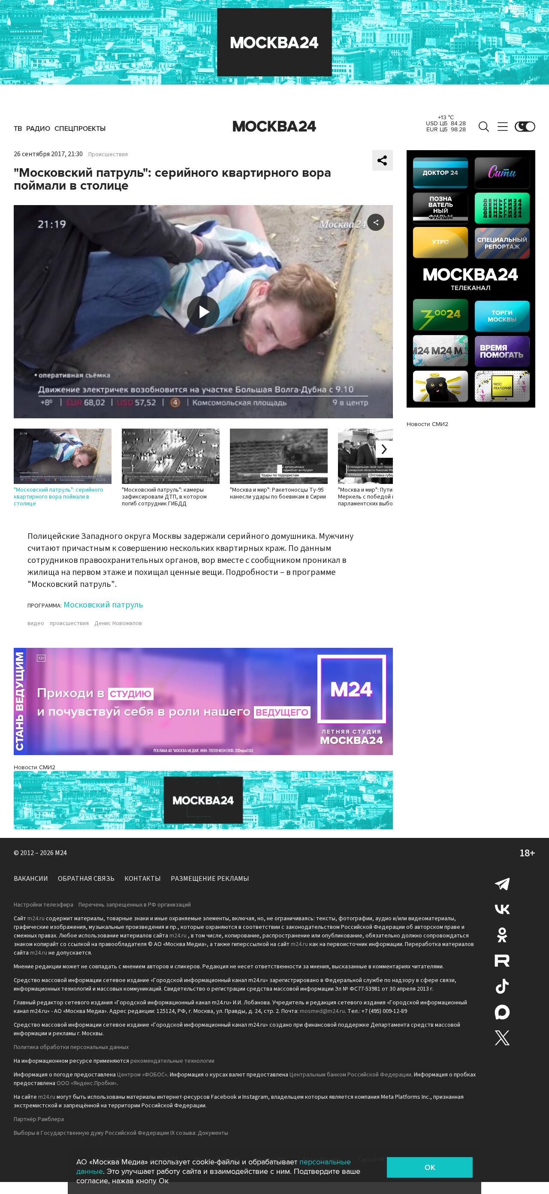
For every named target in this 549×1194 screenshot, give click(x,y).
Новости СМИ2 (34, 767)
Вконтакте (502, 909)
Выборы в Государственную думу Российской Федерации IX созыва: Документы (121, 1133)
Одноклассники (502, 934)
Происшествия (108, 154)
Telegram (502, 883)
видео (35, 623)
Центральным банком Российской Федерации (350, 1074)
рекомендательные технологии (172, 1061)
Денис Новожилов (118, 623)
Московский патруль (103, 605)
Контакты (142, 878)
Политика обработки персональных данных (71, 1047)
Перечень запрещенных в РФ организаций (134, 905)
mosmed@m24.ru (322, 1011)
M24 (61, 853)
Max (502, 1012)
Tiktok (502, 986)
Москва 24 (274, 126)
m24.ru (36, 918)
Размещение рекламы (210, 878)
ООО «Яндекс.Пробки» (87, 1083)
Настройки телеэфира (43, 905)
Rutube (502, 960)
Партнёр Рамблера (39, 1119)
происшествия (69, 623)
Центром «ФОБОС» (142, 1074)
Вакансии (31, 878)
